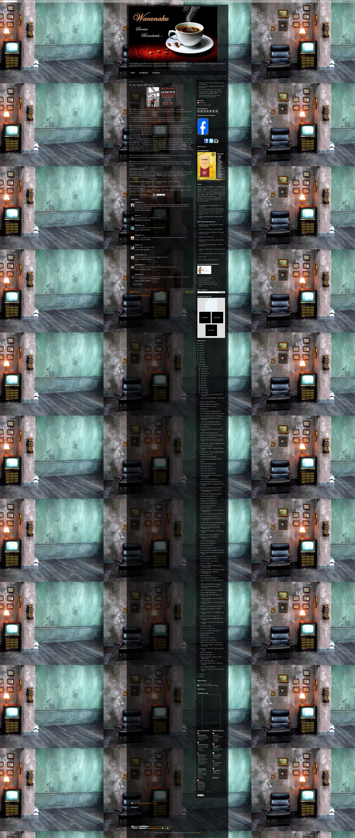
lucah (222, 198)
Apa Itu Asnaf (202, 256)
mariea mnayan (139, 255)
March (202, 387)
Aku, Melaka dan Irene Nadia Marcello (210, 411)
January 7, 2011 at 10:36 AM (142, 210)
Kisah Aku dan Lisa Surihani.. (208, 505)
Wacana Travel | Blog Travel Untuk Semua (210, 89)
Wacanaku (201, 782)
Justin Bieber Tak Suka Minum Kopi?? (210, 424)
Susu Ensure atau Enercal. (206, 278)
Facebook (156, 73)
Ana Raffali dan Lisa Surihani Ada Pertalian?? (212, 522)
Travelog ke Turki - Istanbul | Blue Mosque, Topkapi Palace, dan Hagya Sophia (210, 92)
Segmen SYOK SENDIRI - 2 (208, 402)
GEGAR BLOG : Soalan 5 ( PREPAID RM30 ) (212, 443)
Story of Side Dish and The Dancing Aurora (202, 775)
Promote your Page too (202, 135)
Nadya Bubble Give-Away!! (207, 637)
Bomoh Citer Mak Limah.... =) (208, 660)
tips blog (204, 201)
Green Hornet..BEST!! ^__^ (207, 470)
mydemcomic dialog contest (207, 473)
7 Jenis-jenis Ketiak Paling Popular (209, 422)
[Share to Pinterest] (164, 195)
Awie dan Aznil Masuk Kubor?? (208, 556)
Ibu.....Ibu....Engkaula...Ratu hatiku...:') (210, 630)
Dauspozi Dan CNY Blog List (208, 437)
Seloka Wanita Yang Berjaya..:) (208, 503)
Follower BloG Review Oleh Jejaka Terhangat (212, 569)
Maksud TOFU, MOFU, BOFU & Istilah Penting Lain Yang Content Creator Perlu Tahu (202, 759)
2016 (200, 352)
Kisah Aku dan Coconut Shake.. (208, 406)
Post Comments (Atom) (143, 295)
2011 (200, 364)
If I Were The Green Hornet (207, 628)
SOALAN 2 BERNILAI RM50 (208, 463)
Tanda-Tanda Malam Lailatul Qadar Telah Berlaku (203, 747)
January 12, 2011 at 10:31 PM (143, 259)
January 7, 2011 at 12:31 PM (142, 230)
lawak (216, 198)
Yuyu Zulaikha (217, 755)
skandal (222, 199)
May (202, 383)
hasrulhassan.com (203, 744)
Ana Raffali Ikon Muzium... (207, 545)
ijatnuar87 (138, 274)
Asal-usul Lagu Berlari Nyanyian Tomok (210, 487)
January (203, 392)
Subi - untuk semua (218, 749)
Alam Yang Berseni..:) (206, 575)
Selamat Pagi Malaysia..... (207, 652)
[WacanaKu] (202, 134)
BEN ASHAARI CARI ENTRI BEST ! (209, 260)
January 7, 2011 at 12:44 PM (142, 239)
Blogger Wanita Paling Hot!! (207, 498)
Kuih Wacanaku (208, 192)
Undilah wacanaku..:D (206, 454)
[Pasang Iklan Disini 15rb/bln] (205, 323)
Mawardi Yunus (202, 755)
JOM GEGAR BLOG (205, 508)
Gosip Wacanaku (213, 189)
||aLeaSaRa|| (138, 264)
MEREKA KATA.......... (206, 635)
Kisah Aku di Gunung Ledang (208, 456)
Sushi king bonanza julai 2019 (207, 282)
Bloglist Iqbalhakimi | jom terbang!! (209, 404)
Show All (208, 791)
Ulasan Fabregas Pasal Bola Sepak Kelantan (212, 413)
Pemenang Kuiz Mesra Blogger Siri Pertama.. (212, 550)
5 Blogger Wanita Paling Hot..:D (208, 496)
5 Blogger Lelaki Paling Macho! (208, 501)
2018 (200, 286)
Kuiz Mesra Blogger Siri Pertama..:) (209, 558)
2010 (200, 674)
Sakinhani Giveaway (205, 626)
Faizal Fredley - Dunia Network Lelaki (202, 770)
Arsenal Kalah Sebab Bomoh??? (209, 578)
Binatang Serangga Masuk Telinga (208, 284)
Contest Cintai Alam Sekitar (207, 468)
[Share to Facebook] (162, 195)
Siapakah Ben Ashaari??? (207, 633)
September (204, 373)
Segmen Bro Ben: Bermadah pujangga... (211, 584)
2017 (200, 350)
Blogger (200, 187)
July (202, 378)
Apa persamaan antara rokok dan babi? (210, 459)
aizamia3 (215, 735)
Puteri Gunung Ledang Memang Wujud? (211, 494)
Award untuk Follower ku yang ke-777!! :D (211, 514)
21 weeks (215, 764)
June (202, 380)
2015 (200, 355)
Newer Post (133, 292)
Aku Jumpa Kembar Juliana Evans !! (210, 516)
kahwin (209, 198)
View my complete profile (204, 105)
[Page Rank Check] (200, 795)
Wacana (223, 196)
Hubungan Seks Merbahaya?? (208, 543)
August (203, 376)
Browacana (202, 102)
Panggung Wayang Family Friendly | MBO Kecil (211, 211)
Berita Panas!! (204, 409)
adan (136, 215)
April (202, 385)
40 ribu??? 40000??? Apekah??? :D (209, 616)
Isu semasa (210, 191)
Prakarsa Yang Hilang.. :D (207, 654)
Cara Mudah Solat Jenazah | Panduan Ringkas (211, 209)
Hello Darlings (216, 756)
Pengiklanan (143, 73)
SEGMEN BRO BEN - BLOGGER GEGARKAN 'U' (209, 572)
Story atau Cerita (207, 194)
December (204, 366)
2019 (200, 345)
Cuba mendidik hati (204, 280)
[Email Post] (154, 194)
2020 (200, 343)
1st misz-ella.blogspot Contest (208, 548)
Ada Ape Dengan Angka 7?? (207, 541)
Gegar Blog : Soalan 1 (206, 466)
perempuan (200, 199)
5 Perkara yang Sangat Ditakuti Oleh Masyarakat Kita (210, 490)
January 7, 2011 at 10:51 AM (142, 220)
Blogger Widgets (207, 684)
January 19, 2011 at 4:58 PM (142, 280)
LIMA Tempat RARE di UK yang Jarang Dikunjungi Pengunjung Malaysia (209, 96)
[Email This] (157, 195)
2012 (200, 362)
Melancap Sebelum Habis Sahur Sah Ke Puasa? (212, 253)
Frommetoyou (217, 762)
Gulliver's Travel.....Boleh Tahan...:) (209, 561)
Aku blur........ (204, 461)
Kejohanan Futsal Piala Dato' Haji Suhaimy (211, 435)
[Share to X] (161, 195)
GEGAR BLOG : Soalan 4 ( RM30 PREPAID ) (212, 452)
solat (198, 201)
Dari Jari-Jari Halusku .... (216, 746)
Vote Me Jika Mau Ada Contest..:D (209, 524)
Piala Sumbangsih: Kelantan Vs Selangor (211, 416)
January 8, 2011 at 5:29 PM (142, 249)
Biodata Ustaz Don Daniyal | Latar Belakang (210, 229)
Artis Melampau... (205, 426)
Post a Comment (137, 284)
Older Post (189, 292)
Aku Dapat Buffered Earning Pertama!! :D (211, 481)
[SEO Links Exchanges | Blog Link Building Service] (135, 826)
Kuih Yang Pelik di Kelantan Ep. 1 (209, 479)
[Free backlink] (142, 826)
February (203, 390)
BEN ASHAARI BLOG (206, 446)
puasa (207, 199)
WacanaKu (199, 117)
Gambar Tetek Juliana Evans (206, 237)
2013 (200, 359)
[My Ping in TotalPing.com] (135, 828)
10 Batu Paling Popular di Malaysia (209, 534)
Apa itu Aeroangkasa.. (206, 563)
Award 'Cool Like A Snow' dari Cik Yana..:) (211, 606)
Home (133, 73)
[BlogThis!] (159, 195)
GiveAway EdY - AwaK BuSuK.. (209, 640)
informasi (202, 198)
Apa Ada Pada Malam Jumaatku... (209, 432)
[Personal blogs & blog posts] (142, 828)
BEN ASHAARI (202, 735)
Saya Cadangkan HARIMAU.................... (211, 667)
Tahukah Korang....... (212, 196)
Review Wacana (219, 193)
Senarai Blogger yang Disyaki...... (209, 592)
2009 (200, 676)
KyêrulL (137, 245)
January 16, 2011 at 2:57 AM (142, 269)
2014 (200, 357)
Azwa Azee (138, 225)
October (203, 371)
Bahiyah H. (138, 235)
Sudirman (187, 109)
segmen (215, 199)
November (204, 368)
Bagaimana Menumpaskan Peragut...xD (211, 642)
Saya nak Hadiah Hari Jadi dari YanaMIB (211, 590)
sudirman (137, 202)
